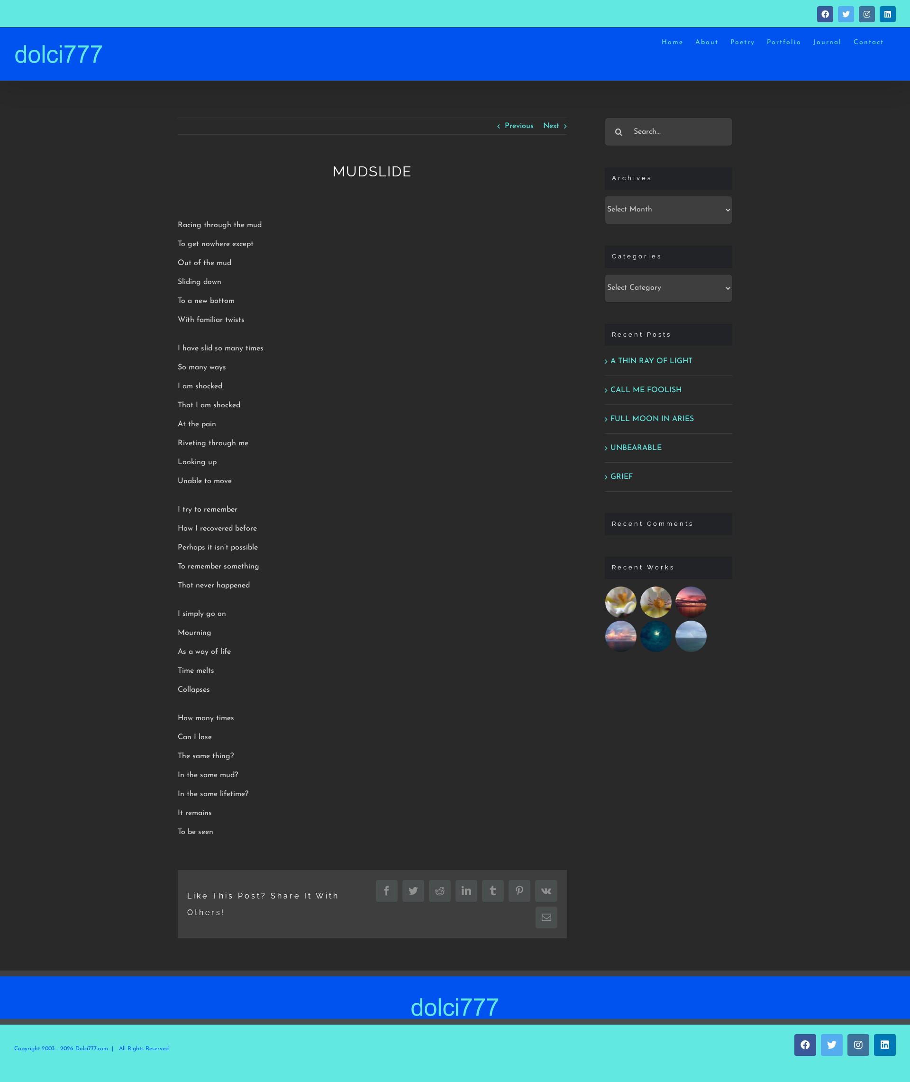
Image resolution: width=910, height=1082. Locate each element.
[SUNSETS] (621, 636)
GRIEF (621, 477)
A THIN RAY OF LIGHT (651, 361)
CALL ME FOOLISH (646, 390)
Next (551, 126)
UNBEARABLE (636, 448)
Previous (519, 126)
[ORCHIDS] (656, 602)
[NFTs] (621, 602)
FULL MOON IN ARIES (652, 419)
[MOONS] (656, 636)
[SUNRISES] (691, 602)
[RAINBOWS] (691, 636)
